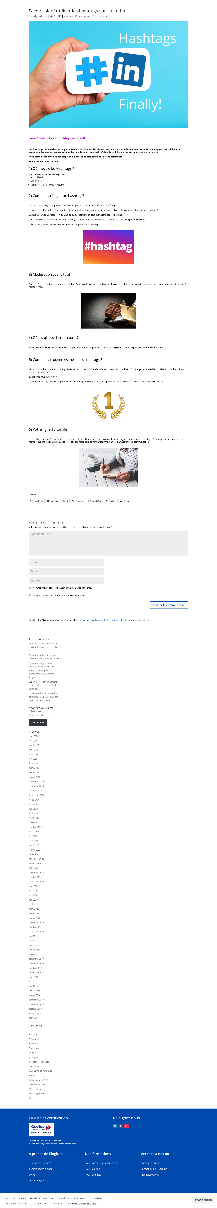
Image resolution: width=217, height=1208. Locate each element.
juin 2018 (33, 981)
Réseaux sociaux (82, 16)
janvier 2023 (34, 849)
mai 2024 (33, 808)
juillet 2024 (34, 799)
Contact (33, 1174)
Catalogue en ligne (151, 1163)
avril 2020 (33, 904)
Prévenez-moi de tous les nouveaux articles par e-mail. (58, 595)
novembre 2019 (36, 922)
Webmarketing (36, 1089)
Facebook (33, 1043)
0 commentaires (100, 16)
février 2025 (34, 772)
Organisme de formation (40, 1070)
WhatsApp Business (38, 1093)
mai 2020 (33, 899)
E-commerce (35, 1030)
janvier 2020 (34, 918)
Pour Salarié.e (92, 1169)
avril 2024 (33, 813)
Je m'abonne (38, 722)
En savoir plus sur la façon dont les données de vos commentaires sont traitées (116, 620)
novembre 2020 (36, 872)
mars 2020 (34, 908)
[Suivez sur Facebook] (121, 1126)
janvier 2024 (34, 822)
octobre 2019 (35, 927)
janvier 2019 (34, 954)
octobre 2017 (35, 1008)
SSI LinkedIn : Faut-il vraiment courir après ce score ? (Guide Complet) (43, 685)
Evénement (34, 1039)
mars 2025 (34, 767)
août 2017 (34, 1017)
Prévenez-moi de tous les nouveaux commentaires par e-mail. (62, 587)
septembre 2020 (36, 881)
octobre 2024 (35, 790)
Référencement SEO (38, 1080)
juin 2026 (33, 740)
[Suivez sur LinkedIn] (115, 1126)
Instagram (68, 16)
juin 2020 (33, 895)
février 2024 (34, 817)
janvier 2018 (34, 995)
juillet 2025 (34, 754)
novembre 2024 (36, 786)
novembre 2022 (36, 858)
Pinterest (33, 1075)
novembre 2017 (36, 1004)
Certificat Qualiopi (39, 1180)
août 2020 (34, 886)
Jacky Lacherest (39, 16)
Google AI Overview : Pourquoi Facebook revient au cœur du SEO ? (45, 647)
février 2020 (34, 913)
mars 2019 (34, 945)
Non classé (34, 1066)
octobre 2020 (35, 877)
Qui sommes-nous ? (40, 1163)
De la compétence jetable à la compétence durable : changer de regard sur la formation (45, 697)
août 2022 (34, 867)
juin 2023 (33, 836)
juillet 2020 (34, 890)
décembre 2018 (36, 958)
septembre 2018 (36, 972)
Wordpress (34, 1098)
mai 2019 (33, 936)
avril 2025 (33, 763)
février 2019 (34, 949)
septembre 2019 (36, 931)
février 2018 (34, 990)
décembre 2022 (36, 854)
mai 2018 (33, 986)
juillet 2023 (34, 831)
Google (32, 1052)
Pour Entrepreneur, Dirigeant (101, 1163)
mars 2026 (34, 745)
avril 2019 (33, 940)
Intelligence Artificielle (39, 1061)
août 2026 (34, 736)
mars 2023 (34, 845)
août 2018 (34, 977)
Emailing (33, 1034)
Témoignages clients (40, 1169)
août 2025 (34, 749)
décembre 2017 (36, 999)
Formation (34, 1048)
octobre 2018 (35, 968)
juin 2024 (33, 804)
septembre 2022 (36, 863)
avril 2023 (33, 840)
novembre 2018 (36, 963)
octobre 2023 (35, 827)
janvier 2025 (34, 777)
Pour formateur (93, 1174)
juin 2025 (33, 758)
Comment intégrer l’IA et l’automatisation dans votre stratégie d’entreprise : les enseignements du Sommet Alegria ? (42, 670)
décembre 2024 (36, 781)
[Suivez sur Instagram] (126, 1126)
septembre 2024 (36, 795)
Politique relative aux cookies (84, 1203)
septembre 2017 (36, 1013)
